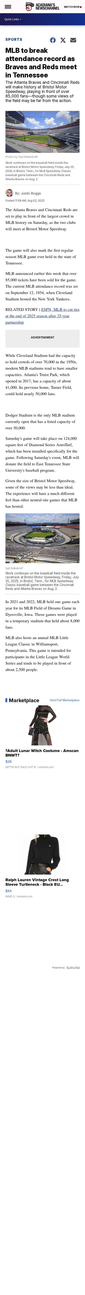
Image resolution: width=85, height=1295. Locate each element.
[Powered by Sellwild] (73, 967)
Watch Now (72, 6)
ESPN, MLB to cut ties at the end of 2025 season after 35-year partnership (42, 316)
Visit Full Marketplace (65, 700)
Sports (13, 39)
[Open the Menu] (7, 6)
